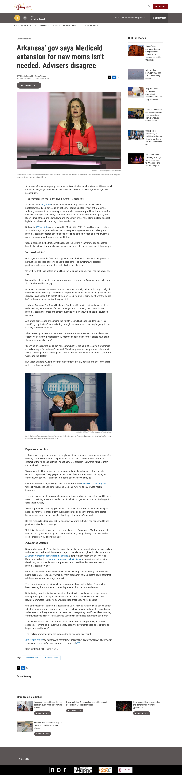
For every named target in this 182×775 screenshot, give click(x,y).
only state (46, 204)
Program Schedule (24, 26)
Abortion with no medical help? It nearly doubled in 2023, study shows (48, 725)
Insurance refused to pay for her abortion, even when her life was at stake (48, 705)
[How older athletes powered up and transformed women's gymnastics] (124, 706)
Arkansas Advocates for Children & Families (46, 555)
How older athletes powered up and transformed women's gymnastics (146, 705)
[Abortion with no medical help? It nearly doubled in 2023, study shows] (25, 726)
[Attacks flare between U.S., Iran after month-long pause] (136, 74)
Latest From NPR (24, 38)
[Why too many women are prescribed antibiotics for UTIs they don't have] (136, 92)
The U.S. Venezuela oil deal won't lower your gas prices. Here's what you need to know (153, 115)
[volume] (25, 18)
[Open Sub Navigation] (35, 26)
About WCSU (90, 26)
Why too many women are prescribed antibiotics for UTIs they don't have (153, 94)
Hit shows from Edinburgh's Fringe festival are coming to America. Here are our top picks (153, 160)
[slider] (28, 18)
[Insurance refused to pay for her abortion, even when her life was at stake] (25, 706)
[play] (17, 18)
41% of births (42, 227)
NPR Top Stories (51, 658)
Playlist (43, 26)
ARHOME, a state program (93, 483)
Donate (161, 6)
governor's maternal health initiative (64, 559)
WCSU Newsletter (72, 26)
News (55, 26)
